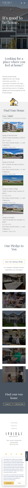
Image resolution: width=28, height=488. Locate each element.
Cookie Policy (6, 472)
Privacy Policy (13, 472)
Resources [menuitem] (14, 425)
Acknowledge (9, 483)
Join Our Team (19, 404)
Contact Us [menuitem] (14, 428)
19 (24, 118)
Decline (19, 483)
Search (10, 116)
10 (10, 118)
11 (11, 118)
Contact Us (8, 404)
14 (16, 118)
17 (21, 118)
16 (19, 118)
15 (18, 118)
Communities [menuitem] (14, 423)
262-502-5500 (14, 442)
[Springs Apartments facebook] (16, 454)
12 (13, 118)
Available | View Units (9, 147)
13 (15, 118)
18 (22, 118)
